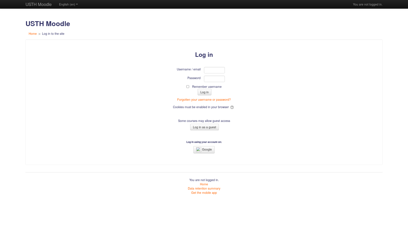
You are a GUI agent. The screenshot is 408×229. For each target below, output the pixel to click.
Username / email (189, 69)
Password (194, 78)
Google (206, 149)
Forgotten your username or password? (204, 99)
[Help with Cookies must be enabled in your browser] (232, 107)
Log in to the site (53, 33)
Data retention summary (204, 188)
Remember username (207, 86)
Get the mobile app (204, 192)
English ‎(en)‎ (67, 4)
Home (204, 184)
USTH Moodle (39, 4)
